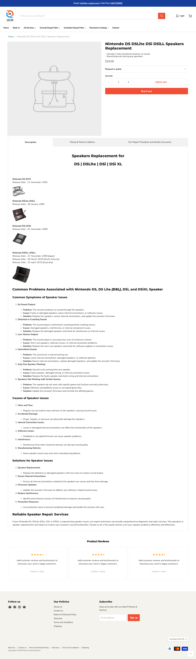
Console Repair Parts (49, 27)
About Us (58, 606)
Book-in (16, 27)
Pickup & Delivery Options (82, 142)
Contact (115, 27)
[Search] (161, 16)
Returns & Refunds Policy (65, 614)
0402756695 (116, 3)
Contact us (58, 610)
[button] (180, 16)
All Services (29, 27)
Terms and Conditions (63, 622)
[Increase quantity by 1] (128, 82)
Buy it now (146, 91)
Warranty (58, 618)
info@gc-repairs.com (89, 3)
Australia (176, 639)
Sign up (134, 617)
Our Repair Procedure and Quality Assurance (149, 142)
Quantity (109, 76)
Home (6, 27)
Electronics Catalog (98, 27)
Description (30, 142)
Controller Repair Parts (74, 27)
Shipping (58, 626)
